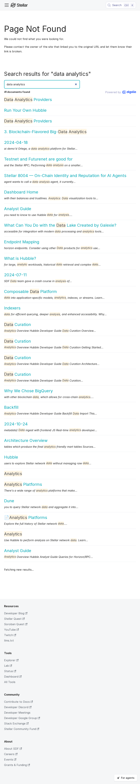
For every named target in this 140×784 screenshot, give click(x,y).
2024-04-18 (16, 142)
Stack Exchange (14, 723)
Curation (17, 324)
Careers (9, 754)
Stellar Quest (13, 618)
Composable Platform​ (30, 291)
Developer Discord (16, 707)
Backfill (11, 407)
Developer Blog (14, 613)
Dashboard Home (21, 192)
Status (8, 671)
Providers (28, 99)
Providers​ (28, 121)
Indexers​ (12, 308)
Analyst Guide (17, 208)
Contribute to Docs (17, 701)
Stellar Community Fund (20, 729)
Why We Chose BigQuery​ (28, 390)
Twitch (8, 635)
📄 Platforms (25, 517)
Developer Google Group (20, 718)
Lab (6, 665)
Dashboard (11, 676)
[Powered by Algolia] (129, 92)
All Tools (9, 682)
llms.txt (9, 640)
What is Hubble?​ (20, 258)
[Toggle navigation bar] (6, 5)
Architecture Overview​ (26, 440)
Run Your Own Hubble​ (25, 110)
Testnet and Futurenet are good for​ (38, 159)
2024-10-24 (16, 423)
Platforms (23, 484)
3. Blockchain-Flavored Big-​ (45, 131)
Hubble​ (11, 457)
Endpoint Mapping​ (21, 241)
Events (8, 759)
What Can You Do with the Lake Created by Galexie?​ (60, 225)
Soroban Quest (14, 624)
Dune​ (9, 500)
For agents (127, 777)
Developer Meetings (17, 712)
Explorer (9, 660)
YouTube (10, 629)
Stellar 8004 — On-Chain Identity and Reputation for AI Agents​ (65, 175)
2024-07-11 (15, 274)
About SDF (11, 748)
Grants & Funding (15, 765)
